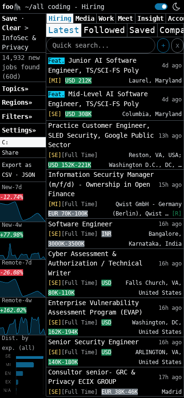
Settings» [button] (19, 130)
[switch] (161, 6)
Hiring (60, 18)
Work (106, 18)
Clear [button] (13, 28)
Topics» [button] (15, 88)
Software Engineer (80, 224)
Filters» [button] (17, 116)
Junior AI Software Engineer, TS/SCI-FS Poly (93, 65)
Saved (142, 30)
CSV (7, 175)
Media (84, 18)
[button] (23, 142)
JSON (28, 175)
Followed (104, 30)
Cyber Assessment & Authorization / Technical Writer (95, 263)
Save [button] (11, 18)
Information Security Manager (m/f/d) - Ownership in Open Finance (101, 184)
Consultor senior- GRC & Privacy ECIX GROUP (91, 376)
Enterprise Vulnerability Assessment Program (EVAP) (95, 307)
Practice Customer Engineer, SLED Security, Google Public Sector (101, 135)
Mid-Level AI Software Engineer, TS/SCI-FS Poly (98, 99)
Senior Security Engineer (93, 342)
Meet (125, 18)
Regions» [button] (17, 102)
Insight (150, 18)
